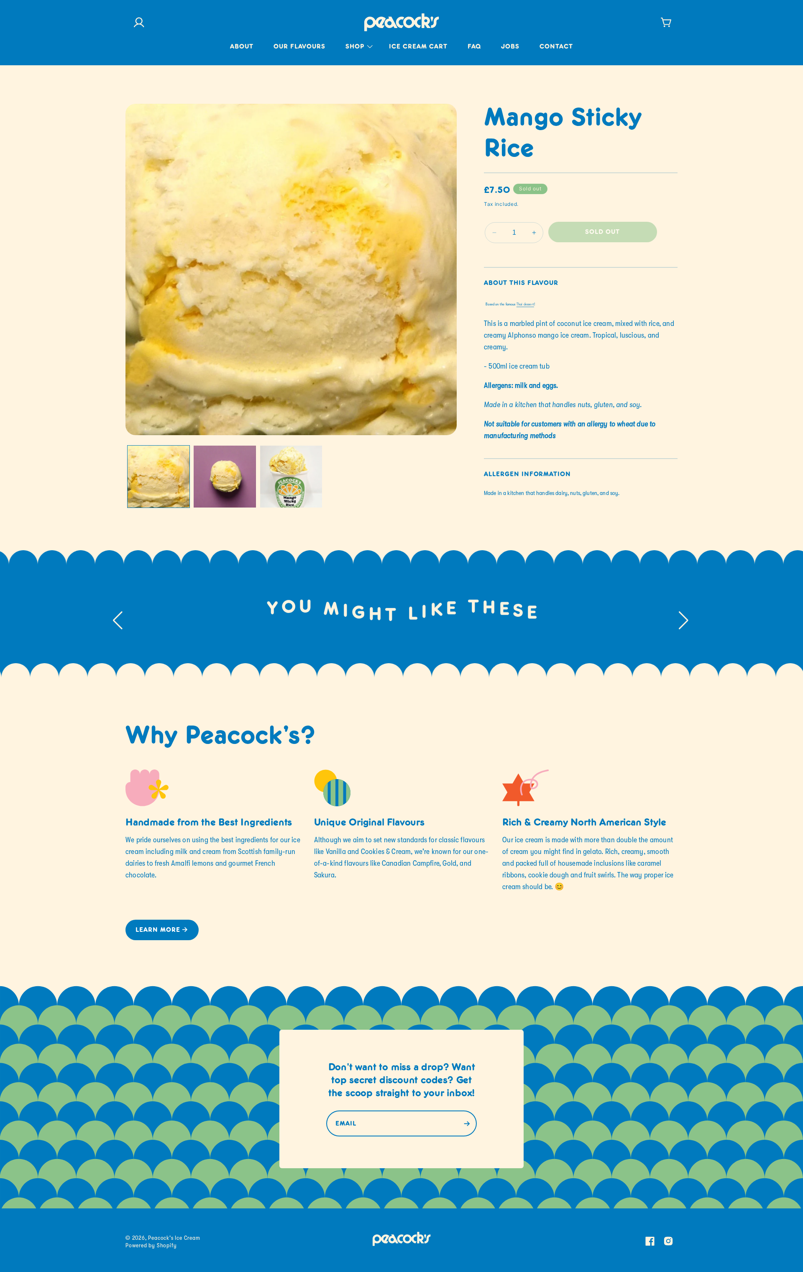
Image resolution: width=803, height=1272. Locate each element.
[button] (357, 52)
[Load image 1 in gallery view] (158, 477)
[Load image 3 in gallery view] (291, 477)
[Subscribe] (467, 1123)
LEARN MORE (158, 930)
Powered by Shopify (150, 1245)
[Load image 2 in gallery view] (225, 477)
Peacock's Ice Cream (174, 1237)
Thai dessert (525, 304)
